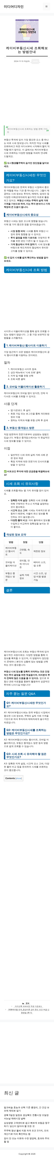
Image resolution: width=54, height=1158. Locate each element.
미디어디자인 (14, 6)
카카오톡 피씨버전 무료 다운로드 (28, 1006)
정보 (27, 1003)
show (18, 778)
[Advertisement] (27, 96)
